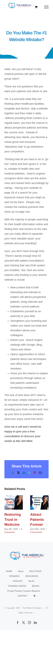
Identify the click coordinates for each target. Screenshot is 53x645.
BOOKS (35, 586)
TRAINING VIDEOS (17, 586)
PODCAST (18, 581)
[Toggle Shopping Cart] (36, 6)
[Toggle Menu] (46, 7)
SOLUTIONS (35, 571)
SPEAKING (14, 576)
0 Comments (36, 532)
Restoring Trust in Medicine (13, 502)
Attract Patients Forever (39, 502)
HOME (9, 571)
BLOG (31, 581)
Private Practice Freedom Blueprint (23, 591)
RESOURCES (31, 576)
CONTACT (23, 596)
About (20, 571)
